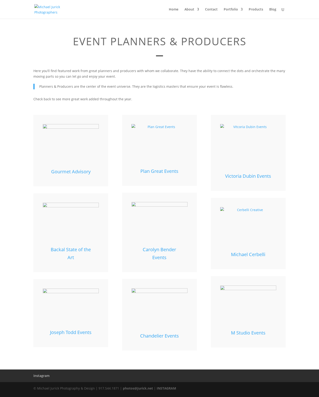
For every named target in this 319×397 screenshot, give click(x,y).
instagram (41, 375)
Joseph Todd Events (71, 332)
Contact (211, 9)
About (189, 9)
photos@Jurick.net (137, 388)
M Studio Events (248, 333)
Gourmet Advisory (71, 171)
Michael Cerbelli (248, 254)
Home (173, 9)
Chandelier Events (159, 336)
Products (256, 9)
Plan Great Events (159, 171)
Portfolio (231, 9)
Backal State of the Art (71, 253)
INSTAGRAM (166, 388)
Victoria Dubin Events (248, 176)
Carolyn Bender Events (159, 253)
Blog (272, 9)
